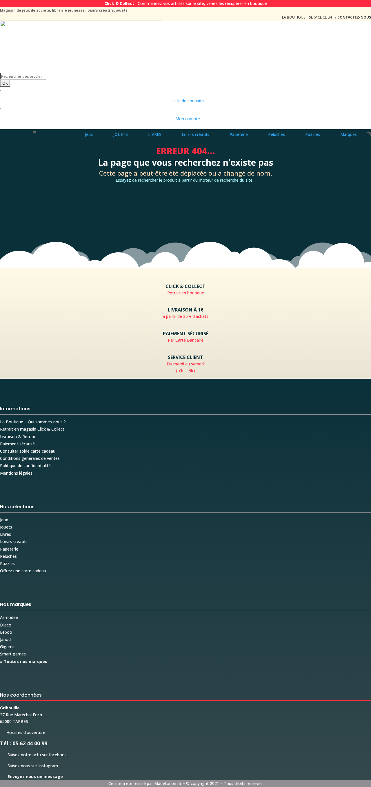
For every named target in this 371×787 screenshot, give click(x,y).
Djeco (5, 625)
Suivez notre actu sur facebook (33, 754)
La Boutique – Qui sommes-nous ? (33, 422)
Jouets (6, 527)
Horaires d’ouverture (22, 732)
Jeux (4, 519)
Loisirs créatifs (14, 541)
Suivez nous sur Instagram (29, 765)
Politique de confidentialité (25, 465)
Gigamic (7, 646)
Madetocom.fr (167, 783)
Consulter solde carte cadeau (27, 451)
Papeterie (9, 549)
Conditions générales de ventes (30, 458)
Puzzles (7, 563)
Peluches (8, 556)
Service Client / (340, 17)
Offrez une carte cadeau (23, 570)
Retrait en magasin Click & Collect (32, 429)
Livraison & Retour (17, 436)
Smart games (13, 654)
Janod (5, 639)
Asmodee (9, 617)
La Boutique (293, 17)
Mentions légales (16, 473)
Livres (5, 534)
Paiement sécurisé (17, 444)
